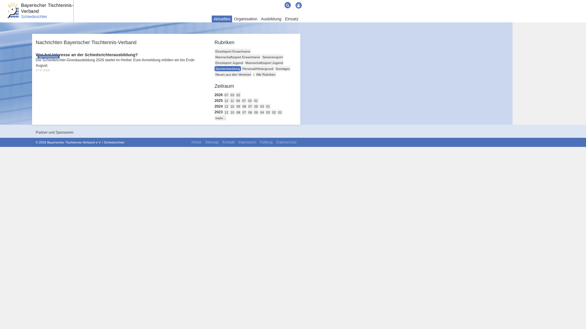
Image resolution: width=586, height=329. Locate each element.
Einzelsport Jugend (229, 63)
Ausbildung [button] (271, 19)
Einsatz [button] (291, 19)
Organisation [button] (245, 19)
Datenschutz (286, 142)
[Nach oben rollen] (576, 316)
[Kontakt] (268, 2)
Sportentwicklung (227, 69)
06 (250, 112)
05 (256, 106)
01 (256, 101)
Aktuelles (222, 19)
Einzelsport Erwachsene (232, 51)
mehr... (220, 118)
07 (226, 95)
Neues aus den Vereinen (233, 74)
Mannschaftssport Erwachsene (237, 57)
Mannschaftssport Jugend (264, 63)
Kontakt (228, 142)
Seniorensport (272, 57)
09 (238, 101)
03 (232, 95)
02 (238, 95)
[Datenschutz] (279, 2)
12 (226, 101)
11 (232, 101)
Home (196, 142)
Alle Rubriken (265, 74)
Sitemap (212, 142)
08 (244, 106)
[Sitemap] (264, 2)
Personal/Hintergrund (257, 69)
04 (262, 112)
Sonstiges (283, 69)
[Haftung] (275, 2)
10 (232, 106)
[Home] (261, 2)
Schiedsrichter (34, 16)
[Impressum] (272, 2)
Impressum (247, 142)
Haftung (266, 142)
